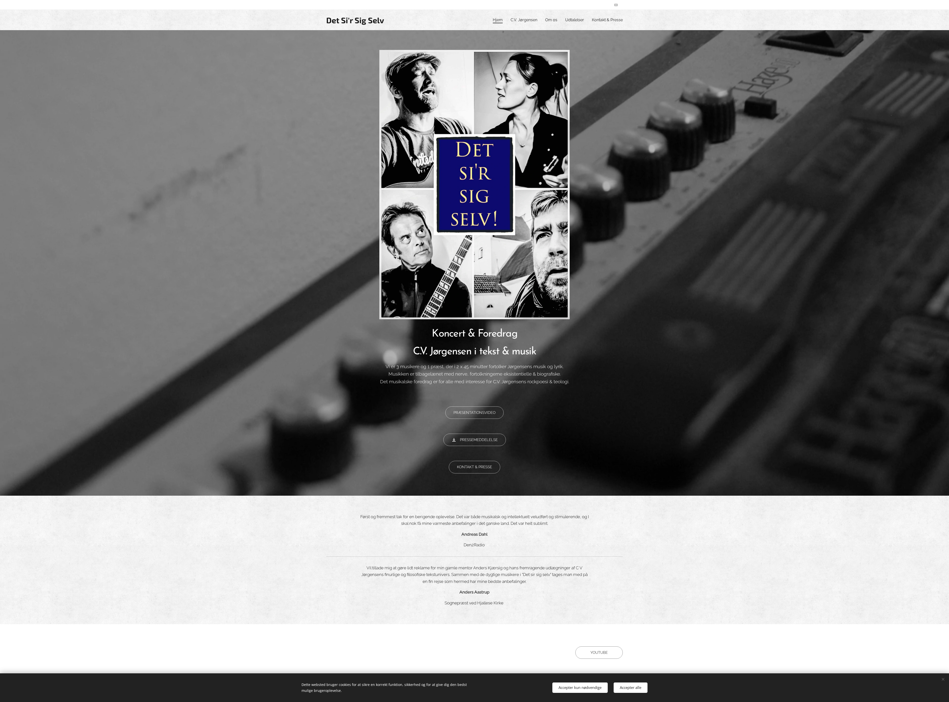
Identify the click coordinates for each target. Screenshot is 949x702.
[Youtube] (616, 5)
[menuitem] (499, 20)
